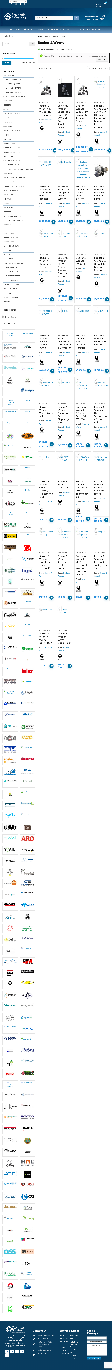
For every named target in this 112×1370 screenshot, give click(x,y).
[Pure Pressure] (10, 939)
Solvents (7, 225)
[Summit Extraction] (27, 738)
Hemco (27, 412)
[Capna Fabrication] (27, 1286)
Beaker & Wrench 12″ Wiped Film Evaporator (45, 110)
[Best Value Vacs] (10, 481)
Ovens (6, 109)
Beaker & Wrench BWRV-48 (81, 261)
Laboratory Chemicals (13, 131)
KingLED (10, 423)
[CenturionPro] (10, 660)
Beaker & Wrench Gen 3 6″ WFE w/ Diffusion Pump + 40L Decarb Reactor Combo (101, 116)
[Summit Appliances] (10, 827)
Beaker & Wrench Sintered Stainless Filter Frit (99, 487)
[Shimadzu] (27, 1107)
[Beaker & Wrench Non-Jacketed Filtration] (83, 319)
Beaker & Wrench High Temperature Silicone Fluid (101, 414)
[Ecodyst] (10, 838)
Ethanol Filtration (11, 284)
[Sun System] (10, 738)
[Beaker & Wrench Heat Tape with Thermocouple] (83, 465)
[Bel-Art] (27, 369)
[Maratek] (10, 1241)
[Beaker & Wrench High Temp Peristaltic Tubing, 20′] (46, 540)
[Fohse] (27, 794)
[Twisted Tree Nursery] (27, 1140)
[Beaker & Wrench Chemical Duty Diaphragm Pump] (65, 391)
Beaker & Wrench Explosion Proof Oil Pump (99, 192)
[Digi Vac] (27, 861)
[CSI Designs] (27, 1196)
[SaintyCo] (27, 391)
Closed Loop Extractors (14, 186)
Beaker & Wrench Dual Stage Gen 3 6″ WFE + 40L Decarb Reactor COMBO (64, 116)
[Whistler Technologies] (27, 939)
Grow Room (27, 635)
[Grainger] (10, 906)
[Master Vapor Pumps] (27, 1152)
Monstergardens (11, 289)
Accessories (9, 182)
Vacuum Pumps (99, 102)
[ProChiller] (27, 995)
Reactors (61, 102)
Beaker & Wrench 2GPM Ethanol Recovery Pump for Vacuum (63, 267)
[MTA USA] (27, 906)
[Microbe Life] (10, 436)
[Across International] (27, 704)
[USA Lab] (10, 727)
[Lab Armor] (27, 1006)
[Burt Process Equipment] (10, 1185)
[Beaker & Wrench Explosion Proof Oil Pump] (101, 170)
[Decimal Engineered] (27, 1297)
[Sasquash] (27, 380)
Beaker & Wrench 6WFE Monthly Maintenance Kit (46, 489)
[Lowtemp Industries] (27, 346)
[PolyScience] (27, 749)
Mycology (8, 254)
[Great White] (27, 525)
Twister (27, 490)
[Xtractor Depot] (27, 850)
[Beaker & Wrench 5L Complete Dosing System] (101, 242)
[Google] (22, 1351)
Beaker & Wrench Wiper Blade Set (46, 411)
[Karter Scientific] (10, 358)
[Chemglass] (10, 570)
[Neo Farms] (10, 1096)
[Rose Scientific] (27, 1252)
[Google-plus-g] (24, 4)
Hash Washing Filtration (13, 220)
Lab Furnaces (9, 199)
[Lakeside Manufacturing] (27, 894)
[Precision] (10, 469)
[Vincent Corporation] (27, 1275)
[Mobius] (27, 358)
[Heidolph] (10, 1297)
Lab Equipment (9, 75)
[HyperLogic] (27, 1017)
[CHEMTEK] (10, 380)
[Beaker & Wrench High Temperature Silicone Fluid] (101, 391)
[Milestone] (27, 1241)
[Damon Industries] (10, 1207)
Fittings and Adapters (12, 216)
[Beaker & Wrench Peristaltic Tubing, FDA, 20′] (101, 540)
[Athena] (27, 615)
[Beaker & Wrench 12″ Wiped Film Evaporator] (46, 90)
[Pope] (10, 749)
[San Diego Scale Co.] (10, 1118)
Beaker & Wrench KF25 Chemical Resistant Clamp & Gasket (81, 565)
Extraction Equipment (13, 92)
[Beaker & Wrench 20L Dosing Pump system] (83, 170)
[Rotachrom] (27, 1062)
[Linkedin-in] (7, 1355)
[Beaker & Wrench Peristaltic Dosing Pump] (46, 319)
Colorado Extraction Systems (10, 402)
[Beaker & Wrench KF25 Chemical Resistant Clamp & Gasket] (83, 540)
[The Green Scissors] (27, 503)
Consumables (9, 126)
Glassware (8, 139)
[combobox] (18, 316)
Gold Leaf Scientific (10, 334)
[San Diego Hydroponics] (27, 1073)
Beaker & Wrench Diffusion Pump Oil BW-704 (81, 413)
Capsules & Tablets (11, 246)
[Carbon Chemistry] (10, 648)
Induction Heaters (11, 272)
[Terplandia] (10, 1152)
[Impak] (10, 973)
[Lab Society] (10, 715)
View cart (102, 59)
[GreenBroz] (10, 447)
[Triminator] (10, 1286)
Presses (7, 229)
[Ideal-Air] (10, 771)
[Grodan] (27, 648)
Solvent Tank (9, 242)
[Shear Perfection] (10, 548)
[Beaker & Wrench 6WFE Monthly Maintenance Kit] (46, 465)
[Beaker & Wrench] (41, 129)
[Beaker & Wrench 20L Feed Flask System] (101, 319)
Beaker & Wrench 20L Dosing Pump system (82, 192)
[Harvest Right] (27, 1219)
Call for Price (70, 666)
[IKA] (27, 771)
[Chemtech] (27, 570)
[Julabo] (27, 816)
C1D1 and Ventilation (12, 160)
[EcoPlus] (10, 525)
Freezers (7, 105)
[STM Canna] (27, 928)
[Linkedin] (20, 4)
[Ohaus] (27, 548)
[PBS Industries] (27, 1308)
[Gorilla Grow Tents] (10, 615)
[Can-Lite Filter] (27, 436)
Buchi (28, 400)
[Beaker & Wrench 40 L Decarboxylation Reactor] (46, 170)
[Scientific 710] (10, 1140)
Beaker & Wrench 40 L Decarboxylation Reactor (46, 192)
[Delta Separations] (10, 704)
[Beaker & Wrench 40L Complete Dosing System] (65, 170)
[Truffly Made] (27, 827)
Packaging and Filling (12, 152)
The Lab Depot (27, 333)
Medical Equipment (11, 190)
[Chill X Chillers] (10, 1029)
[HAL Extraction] (27, 1163)
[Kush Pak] (10, 1308)
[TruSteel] (10, 805)
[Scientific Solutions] (27, 693)
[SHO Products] (10, 1107)
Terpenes (7, 212)
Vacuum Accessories (12, 148)
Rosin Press (8, 195)
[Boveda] (10, 369)
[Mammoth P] (10, 492)
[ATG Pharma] (10, 1174)
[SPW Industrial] (27, 961)
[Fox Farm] (27, 660)
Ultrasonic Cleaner (12, 113)
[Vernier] (10, 1006)
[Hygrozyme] (10, 458)
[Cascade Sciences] (10, 693)
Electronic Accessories (13, 263)
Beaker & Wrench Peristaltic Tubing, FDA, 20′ (100, 562)
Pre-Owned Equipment (12, 84)
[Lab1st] (10, 1073)
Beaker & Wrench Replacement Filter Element (64, 562)
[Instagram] (15, 4)
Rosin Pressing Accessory (14, 177)
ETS (27, 423)
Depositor (8, 293)
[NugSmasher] (27, 592)
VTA (10, 389)
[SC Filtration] (10, 794)
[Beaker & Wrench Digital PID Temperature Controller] (65, 319)
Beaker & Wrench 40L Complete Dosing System (64, 192)
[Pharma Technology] (10, 592)
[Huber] (27, 671)
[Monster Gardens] (10, 1084)
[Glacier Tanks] (10, 961)
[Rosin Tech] (10, 850)
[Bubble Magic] (10, 637)
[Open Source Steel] (10, 1252)
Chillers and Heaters (12, 88)
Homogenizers (9, 233)
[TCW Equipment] (27, 1263)
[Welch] (27, 715)
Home (40, 36)
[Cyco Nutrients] (10, 682)
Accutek (28, 624)
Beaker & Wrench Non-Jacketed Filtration (81, 341)
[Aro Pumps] (27, 838)
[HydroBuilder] (27, 973)
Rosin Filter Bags (11, 207)
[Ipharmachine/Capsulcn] (10, 894)
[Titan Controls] (27, 727)
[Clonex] (10, 626)
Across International (12, 297)
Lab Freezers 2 (10, 156)
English (14, 1)
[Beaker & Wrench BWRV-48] (83, 242)
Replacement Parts (11, 165)
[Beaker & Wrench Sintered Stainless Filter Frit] (101, 465)
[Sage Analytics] (27, 872)
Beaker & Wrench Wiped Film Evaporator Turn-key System (82, 113)
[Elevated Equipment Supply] (10, 1040)
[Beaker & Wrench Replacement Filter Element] (65, 540)
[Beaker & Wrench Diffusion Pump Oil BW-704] (83, 391)
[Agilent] (27, 559)
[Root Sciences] (10, 346)
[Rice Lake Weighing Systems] (10, 1129)
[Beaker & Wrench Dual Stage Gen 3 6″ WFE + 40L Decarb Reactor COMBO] (65, 90)
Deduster (7, 250)
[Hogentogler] (10, 1051)
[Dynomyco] (27, 447)
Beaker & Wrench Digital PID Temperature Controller (64, 341)
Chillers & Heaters (11, 280)
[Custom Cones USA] (10, 928)
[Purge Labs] (10, 861)
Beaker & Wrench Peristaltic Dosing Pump (44, 341)
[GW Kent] (10, 950)
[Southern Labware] (27, 1051)
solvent (7, 203)
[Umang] (10, 1275)
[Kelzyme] (27, 481)
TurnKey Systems (11, 237)
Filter (7, 63)
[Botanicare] (27, 682)
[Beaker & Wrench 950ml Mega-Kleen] (65, 618)
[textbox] (19, 316)
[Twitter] (11, 4)
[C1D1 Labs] (10, 872)
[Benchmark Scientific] (27, 805)
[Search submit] (76, 18)
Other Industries (11, 259)
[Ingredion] (27, 1230)
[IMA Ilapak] (10, 1230)
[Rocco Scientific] (27, 1118)
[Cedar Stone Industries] (27, 883)
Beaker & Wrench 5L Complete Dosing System (100, 264)
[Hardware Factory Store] (27, 984)
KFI (27, 512)
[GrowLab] (10, 581)
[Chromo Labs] (10, 1017)
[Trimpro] (10, 536)
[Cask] (27, 1185)
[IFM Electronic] (10, 883)
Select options (91, 149)
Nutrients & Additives (12, 79)
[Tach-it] (27, 1129)
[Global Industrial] (10, 1219)
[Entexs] (10, 783)
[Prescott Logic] (27, 783)
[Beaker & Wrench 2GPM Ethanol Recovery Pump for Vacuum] (65, 242)
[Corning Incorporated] (10, 1196)
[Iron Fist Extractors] (27, 917)
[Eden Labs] (27, 1207)
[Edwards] (27, 760)
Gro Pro (10, 669)
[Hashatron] (10, 1163)
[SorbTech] (10, 995)
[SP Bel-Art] (10, 1263)
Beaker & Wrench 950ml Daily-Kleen (45, 638)
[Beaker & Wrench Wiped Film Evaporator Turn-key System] (83, 90)
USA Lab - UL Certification (10, 513)
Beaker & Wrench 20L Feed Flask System (100, 340)
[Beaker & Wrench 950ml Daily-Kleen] (46, 618)
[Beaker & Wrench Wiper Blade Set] (46, 391)
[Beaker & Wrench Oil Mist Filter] (65, 465)
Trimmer (7, 301)
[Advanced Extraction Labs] (10, 559)
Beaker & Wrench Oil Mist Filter (64, 484)
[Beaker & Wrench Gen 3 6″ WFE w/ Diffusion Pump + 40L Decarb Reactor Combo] (101, 90)
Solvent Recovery (11, 143)
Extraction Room (11, 267)
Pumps (6, 135)
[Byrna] (10, 604)
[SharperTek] (27, 1084)
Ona (27, 535)
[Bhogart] (27, 1174)
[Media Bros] (27, 581)
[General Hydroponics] (27, 458)
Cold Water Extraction (13, 276)
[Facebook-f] (6, 4)
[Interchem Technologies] (27, 1096)
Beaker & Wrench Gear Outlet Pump (45, 262)
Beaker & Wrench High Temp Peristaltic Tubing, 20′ (45, 562)
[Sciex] (10, 917)
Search (32, 44)
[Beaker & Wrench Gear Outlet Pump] (46, 242)
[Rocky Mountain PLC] (27, 1040)
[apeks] (10, 760)
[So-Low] (27, 950)
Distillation (98, 183)
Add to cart (55, 150)
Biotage (27, 467)
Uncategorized (44, 102)
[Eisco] (10, 503)
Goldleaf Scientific (10, 412)
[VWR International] (27, 1029)
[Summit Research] (10, 816)
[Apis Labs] (10, 1062)
